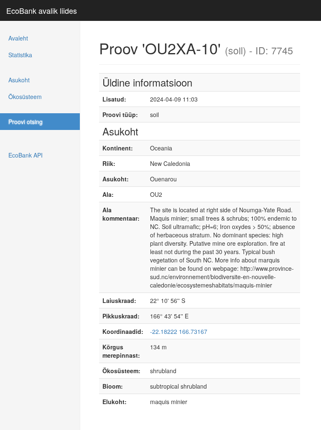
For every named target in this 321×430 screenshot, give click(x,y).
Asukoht (19, 80)
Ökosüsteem (25, 96)
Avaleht (18, 38)
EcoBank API (25, 155)
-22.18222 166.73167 (178, 331)
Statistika (20, 55)
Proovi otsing (25, 121)
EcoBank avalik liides (41, 10)
